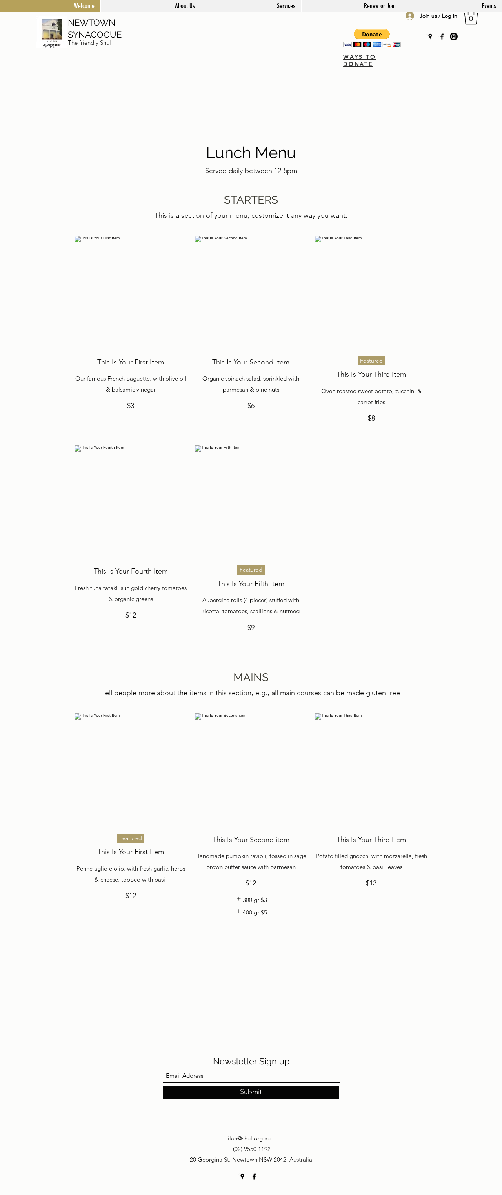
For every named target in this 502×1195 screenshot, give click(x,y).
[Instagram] (454, 36)
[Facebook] (442, 36)
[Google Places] (430, 36)
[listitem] (251, 899)
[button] (471, 16)
